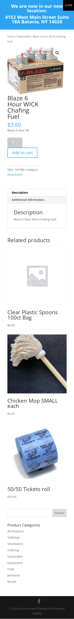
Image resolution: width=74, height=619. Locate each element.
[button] (57, 53)
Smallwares (15, 544)
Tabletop (13, 537)
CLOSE (68, 5)
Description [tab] (20, 192)
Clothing (13, 550)
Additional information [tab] (28, 200)
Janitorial (13, 575)
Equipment (15, 563)
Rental (11, 582)
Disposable (24, 36)
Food (10, 569)
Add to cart (22, 152)
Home (11, 36)
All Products (15, 531)
